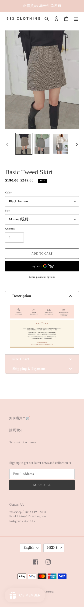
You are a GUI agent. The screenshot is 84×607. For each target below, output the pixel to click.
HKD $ (52, 547)
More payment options (42, 277)
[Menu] (76, 18)
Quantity (10, 229)
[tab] (42, 296)
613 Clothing (46, 592)
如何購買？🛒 (19, 418)
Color (8, 193)
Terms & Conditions (22, 442)
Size (7, 211)
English (29, 547)
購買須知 (15, 430)
